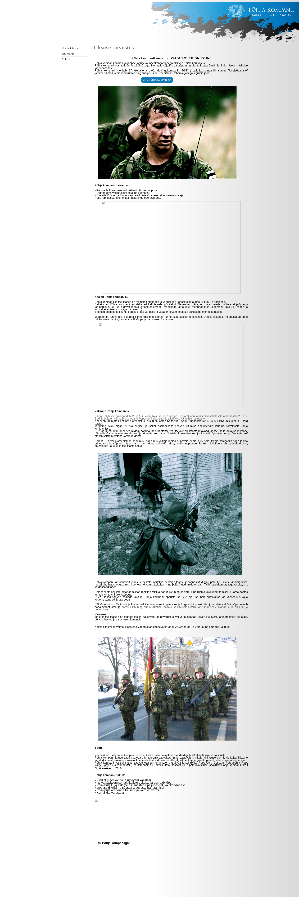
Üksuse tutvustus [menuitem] (71, 48)
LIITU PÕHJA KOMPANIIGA (157, 80)
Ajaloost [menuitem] (66, 59)
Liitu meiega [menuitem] (68, 53)
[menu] (75, 54)
